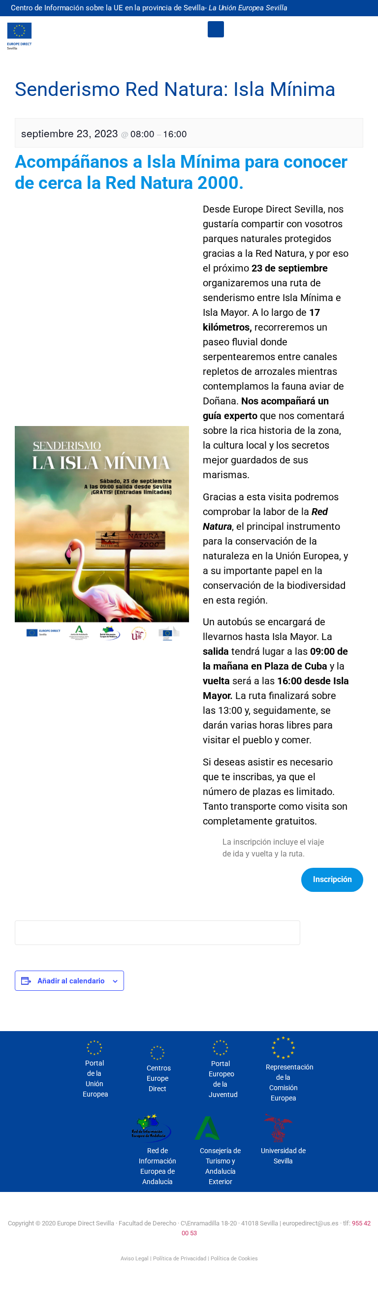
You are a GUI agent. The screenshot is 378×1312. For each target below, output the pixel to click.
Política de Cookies (234, 1258)
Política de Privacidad (179, 1258)
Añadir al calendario (71, 980)
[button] (216, 29)
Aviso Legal (135, 1258)
